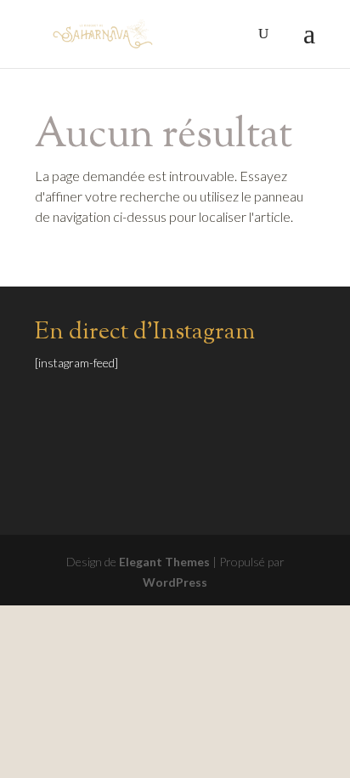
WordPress (175, 582)
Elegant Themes (164, 561)
